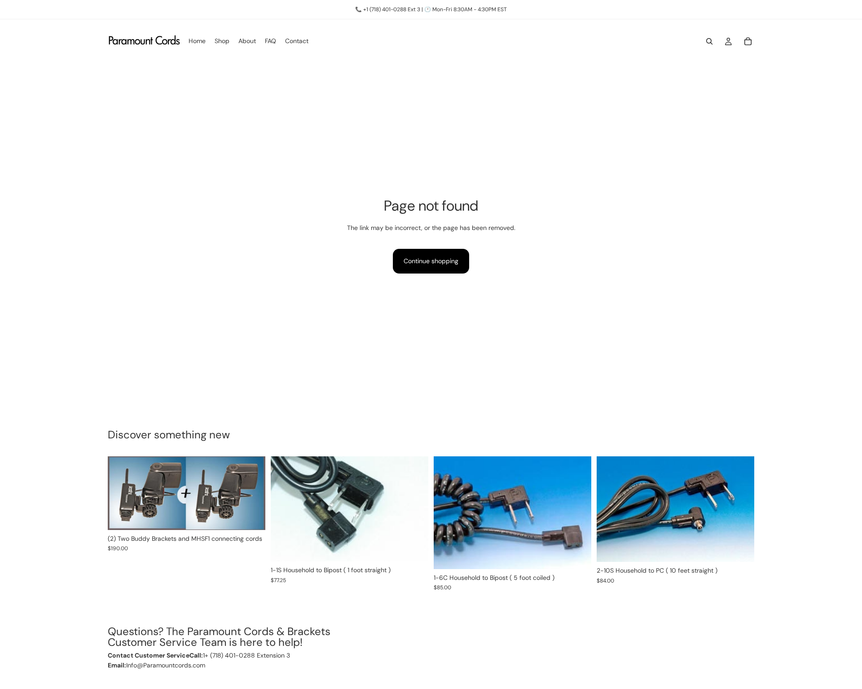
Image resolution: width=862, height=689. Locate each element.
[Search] (709, 41)
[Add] (251, 516)
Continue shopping (431, 261)
